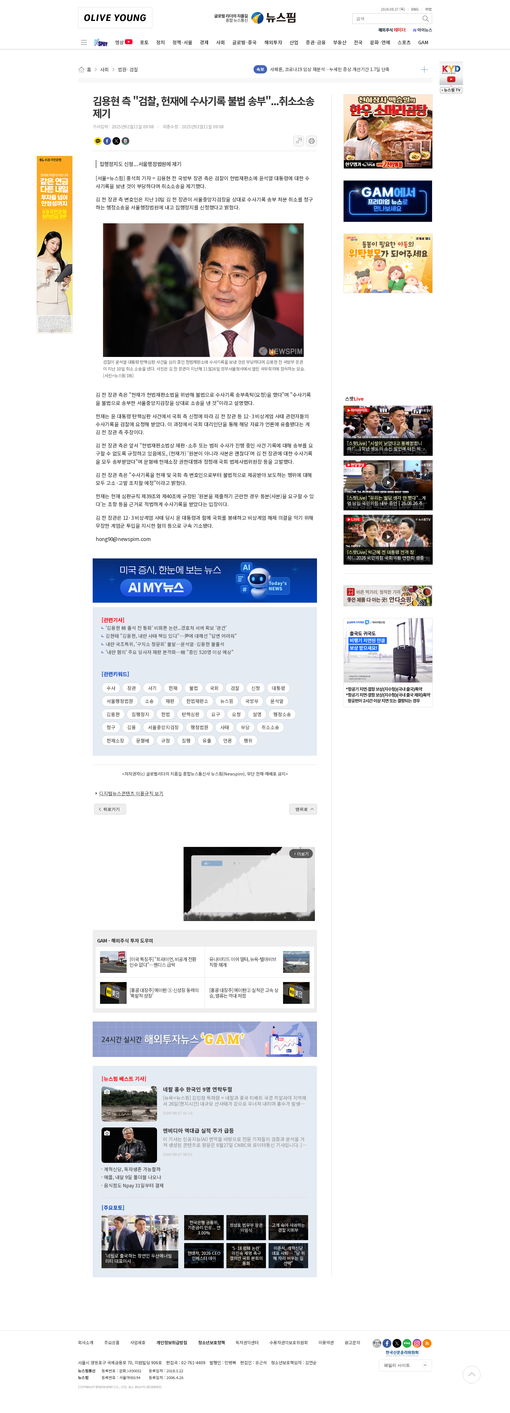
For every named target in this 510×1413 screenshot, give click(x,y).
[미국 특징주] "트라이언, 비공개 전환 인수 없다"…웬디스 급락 (163, 962)
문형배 (142, 740)
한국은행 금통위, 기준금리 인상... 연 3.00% (204, 1227)
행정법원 (199, 727)
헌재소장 (115, 740)
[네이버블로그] (407, 1343)
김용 (131, 727)
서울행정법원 (120, 700)
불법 (193, 687)
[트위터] (397, 1343)
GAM (423, 42)
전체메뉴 (84, 42)
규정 (165, 740)
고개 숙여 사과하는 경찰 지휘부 (288, 1227)
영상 (119, 42)
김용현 (113, 714)
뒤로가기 (111, 809)
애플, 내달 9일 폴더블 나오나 (132, 1177)
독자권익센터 (247, 1342)
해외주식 (392, 30)
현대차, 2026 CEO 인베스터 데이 (203, 1255)
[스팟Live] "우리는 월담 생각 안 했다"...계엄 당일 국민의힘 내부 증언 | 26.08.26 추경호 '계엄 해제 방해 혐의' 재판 (387, 500)
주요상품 (112, 1342)
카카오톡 (98, 141)
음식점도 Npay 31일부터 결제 (134, 1185)
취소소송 (270, 727)
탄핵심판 (191, 714)
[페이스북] (386, 1343)
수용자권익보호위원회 (288, 1342)
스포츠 (404, 42)
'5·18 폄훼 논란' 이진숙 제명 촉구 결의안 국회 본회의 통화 (246, 1255)
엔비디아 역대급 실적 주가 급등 (198, 1130)
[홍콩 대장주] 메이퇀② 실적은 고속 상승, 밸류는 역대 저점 (243, 993)
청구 (111, 727)
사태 (224, 727)
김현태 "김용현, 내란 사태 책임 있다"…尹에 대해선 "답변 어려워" (171, 635)
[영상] (388, 429)
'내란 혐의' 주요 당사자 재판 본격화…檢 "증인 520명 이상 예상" (170, 652)
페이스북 (107, 141)
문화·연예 (380, 42)
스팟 (354, 398)
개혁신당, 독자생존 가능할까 (132, 1169)
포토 (144, 42)
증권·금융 (316, 42)
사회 (220, 42)
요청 (236, 714)
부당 (245, 727)
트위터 (116, 141)
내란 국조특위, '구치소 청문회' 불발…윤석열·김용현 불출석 (165, 644)
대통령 (278, 687)
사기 (152, 687)
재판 (170, 700)
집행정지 (140, 714)
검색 (426, 18)
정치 (160, 42)
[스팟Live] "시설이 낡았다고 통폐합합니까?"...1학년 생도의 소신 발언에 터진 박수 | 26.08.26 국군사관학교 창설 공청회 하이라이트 (387, 445)
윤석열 (277, 700)
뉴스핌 (226, 700)
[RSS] (427, 1343)
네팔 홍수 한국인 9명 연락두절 (197, 1089)
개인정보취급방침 (171, 1342)
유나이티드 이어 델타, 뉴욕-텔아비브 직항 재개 (242, 962)
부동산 (339, 42)
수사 (111, 687)
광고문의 (352, 1342)
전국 (358, 42)
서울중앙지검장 (163, 727)
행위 (248, 740)
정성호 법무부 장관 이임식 (246, 1227)
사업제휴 (138, 1342)
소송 (149, 700)
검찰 (235, 687)
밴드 (125, 141)
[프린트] (311, 141)
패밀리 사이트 (397, 1365)
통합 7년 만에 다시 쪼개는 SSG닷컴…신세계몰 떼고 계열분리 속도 (332, 69)
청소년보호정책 (211, 1342)
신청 (255, 687)
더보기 (424, 69)
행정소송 (282, 714)
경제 (204, 42)
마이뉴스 (422, 30)
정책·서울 (182, 42)
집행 (186, 740)
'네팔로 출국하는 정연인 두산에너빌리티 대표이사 (138, 1258)
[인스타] (417, 1343)
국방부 (252, 700)
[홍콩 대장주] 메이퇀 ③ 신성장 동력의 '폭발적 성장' (164, 993)
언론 (227, 740)
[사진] (129, 1103)
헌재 (173, 687)
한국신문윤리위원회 (402, 1353)
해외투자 (273, 42)
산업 (294, 42)
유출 (206, 740)
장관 (131, 687)
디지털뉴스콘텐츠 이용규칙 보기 (131, 793)
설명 (257, 714)
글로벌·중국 (244, 42)
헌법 (165, 714)
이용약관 (326, 1342)
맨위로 (301, 809)
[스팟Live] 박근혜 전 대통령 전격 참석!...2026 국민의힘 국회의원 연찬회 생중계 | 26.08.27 (387, 554)
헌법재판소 (197, 700)
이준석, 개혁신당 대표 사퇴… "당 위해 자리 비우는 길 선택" (288, 1255)
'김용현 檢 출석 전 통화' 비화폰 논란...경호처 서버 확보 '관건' (166, 627)
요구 (215, 714)
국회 (214, 687)
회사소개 (85, 1342)
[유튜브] (376, 1343)
